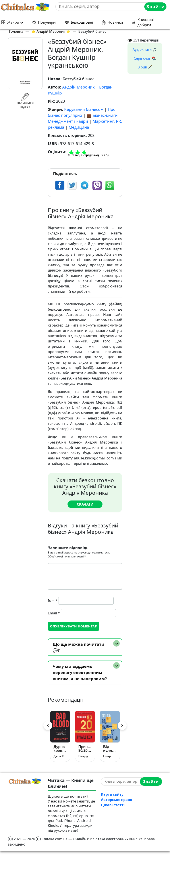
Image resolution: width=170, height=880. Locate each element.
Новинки (115, 22)
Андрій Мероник (78, 87)
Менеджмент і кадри (68, 121)
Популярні (47, 22)
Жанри (13, 22)
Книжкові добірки (145, 22)
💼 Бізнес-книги (102, 115)
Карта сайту (112, 794)
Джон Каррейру (57, 756)
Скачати (85, 504)
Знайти (155, 6)
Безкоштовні (82, 22)
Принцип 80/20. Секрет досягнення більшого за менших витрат (82, 748)
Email (54, 613)
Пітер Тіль (107, 756)
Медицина (79, 127)
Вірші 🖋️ (144, 67)
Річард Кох (82, 756)
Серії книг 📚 (145, 58)
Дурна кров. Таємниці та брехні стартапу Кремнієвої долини (57, 748)
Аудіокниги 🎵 (145, 49)
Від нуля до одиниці (107, 748)
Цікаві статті (113, 805)
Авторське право (116, 799)
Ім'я (52, 600)
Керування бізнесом (83, 109)
